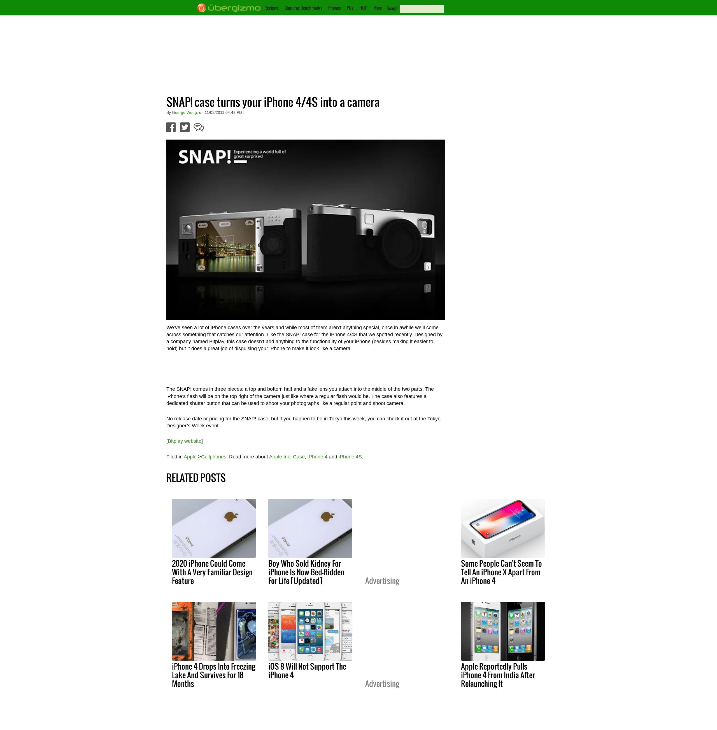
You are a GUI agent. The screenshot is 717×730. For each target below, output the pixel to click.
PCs (350, 7)
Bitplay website (184, 441)
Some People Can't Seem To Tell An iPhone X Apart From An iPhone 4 (501, 572)
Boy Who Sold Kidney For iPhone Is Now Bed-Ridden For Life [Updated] (306, 572)
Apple (190, 457)
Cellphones (213, 457)
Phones (334, 7)
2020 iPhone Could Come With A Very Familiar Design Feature (212, 572)
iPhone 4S (350, 457)
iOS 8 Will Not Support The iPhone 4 (307, 670)
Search (393, 8)
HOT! (363, 7)
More (377, 7)
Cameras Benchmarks (303, 7)
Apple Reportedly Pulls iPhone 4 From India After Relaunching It (498, 675)
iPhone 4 (317, 457)
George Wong (184, 112)
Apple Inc (279, 457)
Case (299, 457)
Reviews (271, 7)
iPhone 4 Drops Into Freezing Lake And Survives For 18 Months (213, 675)
